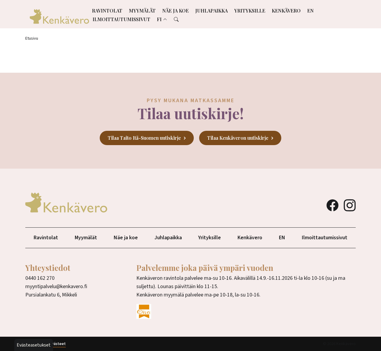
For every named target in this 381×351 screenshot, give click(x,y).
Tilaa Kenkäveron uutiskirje (237, 138)
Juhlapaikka (211, 10)
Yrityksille (249, 10)
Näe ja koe (175, 10)
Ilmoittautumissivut (121, 19)
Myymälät (142, 10)
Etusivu (31, 38)
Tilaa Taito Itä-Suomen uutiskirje (144, 138)
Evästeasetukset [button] (34, 345)
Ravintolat (107, 10)
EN (310, 10)
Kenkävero (286, 10)
